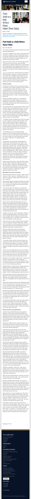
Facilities (5, 441)
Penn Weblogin (6, 490)
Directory (5, 445)
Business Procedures (7, 456)
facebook (5, 485)
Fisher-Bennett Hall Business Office (10, 451)
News (4, 447)
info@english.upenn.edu (8, 476)
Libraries (5, 454)
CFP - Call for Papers (7, 460)
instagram (5, 483)
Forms (4, 462)
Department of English (10, 1)
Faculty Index (5, 438)
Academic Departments (8, 437)
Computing (5, 440)
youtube (4, 486)
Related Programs (6, 457)
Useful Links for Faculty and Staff (9, 459)
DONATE (6, 478)
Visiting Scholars (6, 463)
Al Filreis (10, 424)
